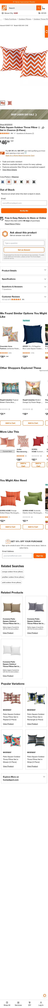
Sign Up (39, 556)
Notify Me (24, 211)
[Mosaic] (15, 181)
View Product (8, 633)
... (1, 19)
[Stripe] (34, 181)
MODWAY (7, 710)
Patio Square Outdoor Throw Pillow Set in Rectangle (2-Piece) (35, 717)
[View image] (2, 103)
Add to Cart (10, 423)
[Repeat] (27, 181)
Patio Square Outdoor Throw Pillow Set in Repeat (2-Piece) (11, 717)
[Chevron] (9, 182)
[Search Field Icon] (38, 7)
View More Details (9, 170)
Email (3, 198)
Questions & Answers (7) (25, 133)
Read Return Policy (12, 224)
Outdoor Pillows (25, 19)
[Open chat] (46, 32)
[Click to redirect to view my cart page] (43, 8)
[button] (24, 270)
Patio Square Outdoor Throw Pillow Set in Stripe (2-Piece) (35, 759)
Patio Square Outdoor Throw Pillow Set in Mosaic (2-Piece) (11, 759)
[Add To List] (39, 127)
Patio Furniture (10, 19)
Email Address (8, 551)
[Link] (23, 453)
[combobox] (22, 8)
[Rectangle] (21, 181)
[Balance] (2, 181)
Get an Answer (24, 250)
